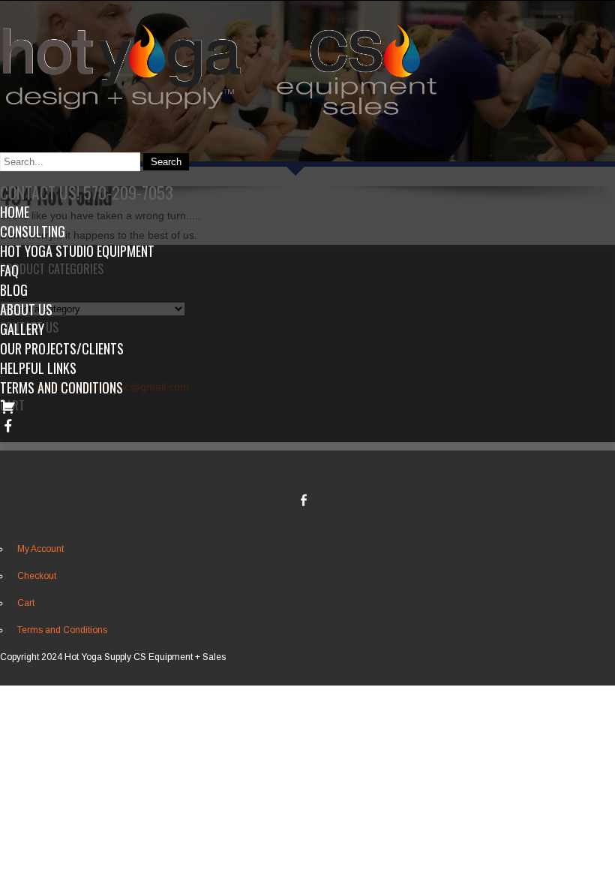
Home (14, 212)
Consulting (32, 231)
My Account (40, 549)
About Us (26, 309)
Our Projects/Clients (62, 348)
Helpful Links (38, 368)
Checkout (36, 576)
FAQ (9, 270)
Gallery (22, 329)
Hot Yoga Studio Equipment (77, 251)
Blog (14, 290)
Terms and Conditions (61, 387)
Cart (25, 603)
